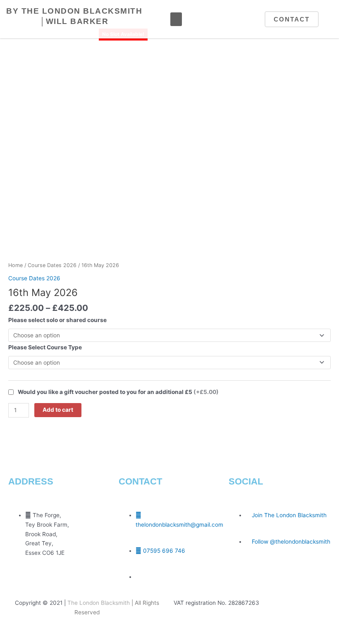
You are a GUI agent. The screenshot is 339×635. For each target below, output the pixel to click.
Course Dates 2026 (52, 265)
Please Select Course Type (45, 347)
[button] (176, 19)
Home (15, 265)
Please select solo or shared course (57, 320)
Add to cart (58, 409)
